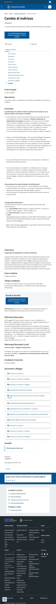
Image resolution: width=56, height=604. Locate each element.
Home (6, 13)
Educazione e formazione (22, 540)
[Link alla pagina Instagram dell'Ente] (42, 554)
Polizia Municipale (21, 582)
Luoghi (42, 540)
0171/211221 (8, 565)
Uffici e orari (7, 587)
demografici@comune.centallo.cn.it (17, 217)
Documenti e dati (9, 532)
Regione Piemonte (8, 2)
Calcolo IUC (19, 564)
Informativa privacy (33, 554)
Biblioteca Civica (20, 554)
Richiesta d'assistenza (34, 577)
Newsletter (44, 556)
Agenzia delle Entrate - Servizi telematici (22, 567)
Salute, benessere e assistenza (34, 533)
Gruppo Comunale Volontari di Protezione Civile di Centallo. (22, 559)
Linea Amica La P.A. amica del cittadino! (22, 586)
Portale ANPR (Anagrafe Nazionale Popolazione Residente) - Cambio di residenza (17, 35)
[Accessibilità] (4, 599)
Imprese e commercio (34, 530)
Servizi (10, 13)
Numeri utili (7, 589)
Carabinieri (19, 575)
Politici (6, 544)
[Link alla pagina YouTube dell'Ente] (45, 554)
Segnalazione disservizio (34, 570)
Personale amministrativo (10, 540)
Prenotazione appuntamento (34, 573)
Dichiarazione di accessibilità (34, 560)
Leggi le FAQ (32, 567)
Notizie (42, 530)
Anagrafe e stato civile (19, 13)
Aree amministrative (9, 530)
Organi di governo (9, 537)
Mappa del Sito (43, 598)
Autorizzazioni (20, 535)
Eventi (42, 542)
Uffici (6, 546)
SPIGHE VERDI (20, 592)
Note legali (31, 557)
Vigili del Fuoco (20, 580)
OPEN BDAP (20, 589)
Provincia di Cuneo (21, 573)
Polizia (18, 578)
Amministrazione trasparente (34, 564)
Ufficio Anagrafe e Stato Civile (14, 448)
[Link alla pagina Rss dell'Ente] (47, 554)
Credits (31, 598)
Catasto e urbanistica (22, 537)
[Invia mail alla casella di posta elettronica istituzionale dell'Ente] (10, 572)
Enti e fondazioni (9, 535)
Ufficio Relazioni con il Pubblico (10, 584)
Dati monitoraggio (9, 598)
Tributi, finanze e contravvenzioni (34, 538)
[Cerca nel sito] (49, 7)
